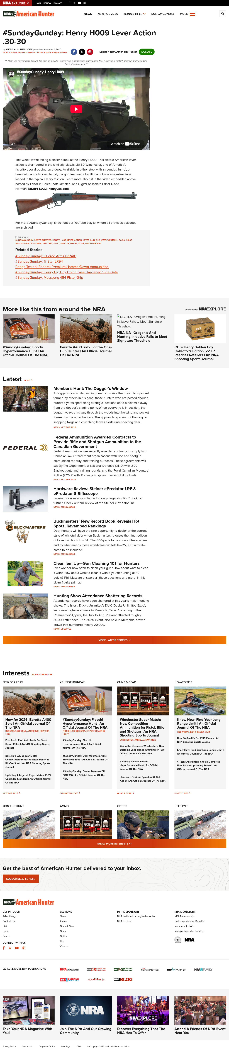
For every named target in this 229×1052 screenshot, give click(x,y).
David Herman (93, 243)
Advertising (9, 916)
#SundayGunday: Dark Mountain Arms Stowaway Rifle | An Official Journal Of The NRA (85, 759)
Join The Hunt (13, 806)
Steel (81, 243)
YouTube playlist (85, 222)
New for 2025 (10, 793)
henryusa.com (58, 188)
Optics (122, 806)
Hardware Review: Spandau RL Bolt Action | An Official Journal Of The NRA (142, 779)
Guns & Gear (133, 14)
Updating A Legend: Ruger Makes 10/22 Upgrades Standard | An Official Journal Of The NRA (28, 779)
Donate (57, 3)
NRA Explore (124, 921)
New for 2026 (108, 14)
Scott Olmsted (42, 240)
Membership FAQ (184, 926)
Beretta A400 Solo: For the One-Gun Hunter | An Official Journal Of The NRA (86, 351)
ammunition (149, 740)
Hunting (47, 243)
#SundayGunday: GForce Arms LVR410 (45, 256)
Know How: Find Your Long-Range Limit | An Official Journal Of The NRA (199, 723)
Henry (83, 159)
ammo (138, 740)
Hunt (56, 243)
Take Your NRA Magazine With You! (27, 1030)
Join (38, 3)
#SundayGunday (27, 52)
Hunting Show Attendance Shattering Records (97, 596)
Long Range (197, 732)
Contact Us (9, 921)
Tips (62, 941)
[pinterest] (90, 50)
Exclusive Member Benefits (189, 921)
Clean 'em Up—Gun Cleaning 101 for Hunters (96, 563)
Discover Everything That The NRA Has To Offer (141, 1030)
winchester (126, 740)
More (27, 380)
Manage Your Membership (188, 931)
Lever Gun (89, 240)
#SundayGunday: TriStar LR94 (39, 261)
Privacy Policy (9, 1046)
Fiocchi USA (78, 731)
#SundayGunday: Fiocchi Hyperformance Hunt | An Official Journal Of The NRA (25, 351)
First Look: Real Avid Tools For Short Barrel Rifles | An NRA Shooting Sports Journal (27, 744)
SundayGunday (162, 14)
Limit (207, 732)
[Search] (222, 13)
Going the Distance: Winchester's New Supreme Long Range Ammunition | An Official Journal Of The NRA (142, 749)
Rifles (55, 52)
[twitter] (82, 50)
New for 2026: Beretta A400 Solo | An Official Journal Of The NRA (28, 723)
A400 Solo (33, 731)
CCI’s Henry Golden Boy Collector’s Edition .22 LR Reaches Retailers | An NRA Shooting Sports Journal (196, 353)
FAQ (5, 926)
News (88, 14)
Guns (63, 931)
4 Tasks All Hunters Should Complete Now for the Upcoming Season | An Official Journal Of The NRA (198, 765)
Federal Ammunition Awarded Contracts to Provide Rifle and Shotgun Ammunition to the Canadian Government (97, 442)
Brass (73, 243)
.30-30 (121, 240)
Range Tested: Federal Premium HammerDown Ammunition (62, 266)
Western (112, 240)
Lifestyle (66, 628)
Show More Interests (133, 843)
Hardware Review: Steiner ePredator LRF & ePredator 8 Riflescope (94, 491)
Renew (47, 3)
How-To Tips (183, 682)
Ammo (64, 806)
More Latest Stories (129, 640)
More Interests (41, 674)
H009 (63, 240)
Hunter (64, 243)
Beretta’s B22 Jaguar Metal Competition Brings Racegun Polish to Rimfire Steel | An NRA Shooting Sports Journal (27, 761)
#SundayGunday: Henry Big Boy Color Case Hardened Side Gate (66, 272)
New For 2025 (13, 682)
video (106, 179)
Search (6, 936)
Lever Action (74, 240)
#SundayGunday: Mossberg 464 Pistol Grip (49, 277)
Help (5, 931)
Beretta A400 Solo (15, 731)
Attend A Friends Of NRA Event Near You (200, 1030)
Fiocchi (67, 731)
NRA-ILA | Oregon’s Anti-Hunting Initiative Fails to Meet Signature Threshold (142, 336)
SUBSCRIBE (20, 879)
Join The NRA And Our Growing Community (85, 1030)
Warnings (65, 1046)
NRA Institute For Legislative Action (136, 916)
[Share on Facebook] (74, 50)
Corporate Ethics (47, 1046)
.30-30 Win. (36, 243)
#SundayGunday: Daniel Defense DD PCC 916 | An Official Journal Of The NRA (84, 775)
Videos (6, 52)
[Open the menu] (192, 13)
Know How (183, 732)
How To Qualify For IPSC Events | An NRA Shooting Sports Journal (198, 740)
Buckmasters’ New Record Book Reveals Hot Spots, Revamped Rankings (96, 523)
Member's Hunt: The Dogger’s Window (90, 388)
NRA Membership (184, 916)
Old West (101, 240)
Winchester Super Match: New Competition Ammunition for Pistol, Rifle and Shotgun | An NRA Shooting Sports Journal (142, 727)
